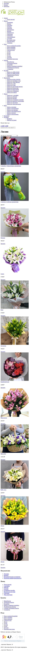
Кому (5, 105)
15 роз (8, 51)
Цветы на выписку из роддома (15, 101)
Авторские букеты (12, 63)
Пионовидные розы (12, 59)
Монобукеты (10, 61)
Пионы (9, 24)
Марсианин (4, 417)
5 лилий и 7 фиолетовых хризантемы (11, 166)
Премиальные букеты (13, 75)
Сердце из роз (11, 50)
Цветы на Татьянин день (14, 80)
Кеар (2, 310)
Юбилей (6, 587)
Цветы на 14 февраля (13, 91)
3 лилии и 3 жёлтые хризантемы (9, 202)
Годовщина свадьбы (9, 590)
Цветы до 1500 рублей (13, 72)
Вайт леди (3, 489)
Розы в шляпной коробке (14, 45)
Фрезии (9, 31)
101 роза (9, 57)
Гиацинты (10, 35)
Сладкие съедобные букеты (11, 608)
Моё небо (3, 453)
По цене (6, 70)
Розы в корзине (11, 48)
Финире (3, 238)
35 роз (8, 54)
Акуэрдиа (3, 346)
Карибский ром (5, 381)
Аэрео (2, 274)
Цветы (5, 21)
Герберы (9, 26)
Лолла (2, 525)
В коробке (10, 64)
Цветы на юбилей (12, 97)
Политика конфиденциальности (12, 578)
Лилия (2, 561)
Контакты (6, 6)
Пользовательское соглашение (12, 576)
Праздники (7, 78)
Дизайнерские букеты (13, 67)
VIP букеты (10, 76)
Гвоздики (9, 25)
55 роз (5, 626)
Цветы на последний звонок (15, 86)
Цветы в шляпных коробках (14, 66)
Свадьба (6, 589)
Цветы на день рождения (14, 104)
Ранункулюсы (11, 41)
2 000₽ (2, 126)
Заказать (3, 171)
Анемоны (9, 43)
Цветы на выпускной (13, 89)
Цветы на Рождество (12, 88)
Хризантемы (10, 29)
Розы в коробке (11, 47)
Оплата (6, 5)
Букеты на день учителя (13, 79)
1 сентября (7, 586)
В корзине (6, 115)
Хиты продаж (11, 19)
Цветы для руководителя (14, 111)
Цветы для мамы (11, 107)
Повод (5, 94)
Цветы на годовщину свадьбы (15, 99)
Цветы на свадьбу (12, 98)
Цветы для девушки (12, 110)
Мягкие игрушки (11, 120)
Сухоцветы (10, 69)
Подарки (6, 117)
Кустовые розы (11, 40)
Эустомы (9, 38)
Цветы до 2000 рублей (13, 73)
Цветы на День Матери (13, 82)
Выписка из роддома (9, 592)
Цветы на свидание (12, 102)
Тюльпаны (10, 22)
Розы (5, 44)
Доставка (6, 3)
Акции (6, 18)
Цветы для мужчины (12, 114)
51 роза (9, 56)
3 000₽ (6, 126)
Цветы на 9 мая (11, 85)
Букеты (6, 60)
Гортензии (10, 34)
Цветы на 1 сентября (12, 95)
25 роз (8, 53)
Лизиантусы (10, 32)
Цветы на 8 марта (12, 92)
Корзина (6, 575)
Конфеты (9, 118)
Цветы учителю (11, 113)
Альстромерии (11, 37)
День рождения (8, 594)
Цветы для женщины (13, 108)
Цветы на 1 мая (11, 83)
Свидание (6, 593)
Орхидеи (9, 28)
